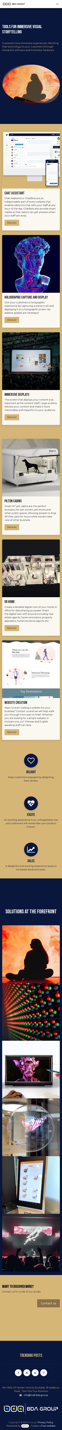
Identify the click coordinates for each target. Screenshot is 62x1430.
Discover (12, 222)
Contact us (48, 1303)
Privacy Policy (45, 1422)
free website (48, 1426)
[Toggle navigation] (57, 4)
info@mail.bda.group (36, 1395)
